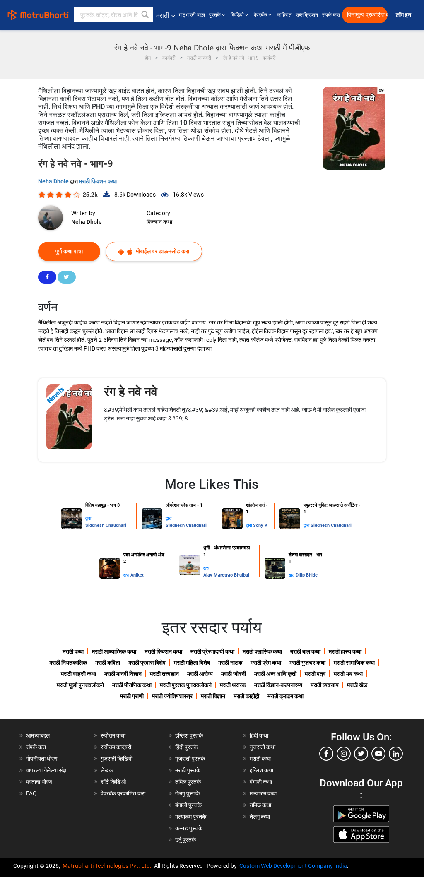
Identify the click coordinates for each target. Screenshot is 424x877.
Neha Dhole (54, 181)
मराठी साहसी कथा (78, 673)
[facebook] (326, 754)
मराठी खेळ (357, 685)
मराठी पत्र (315, 673)
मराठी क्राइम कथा (285, 696)
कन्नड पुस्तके (188, 828)
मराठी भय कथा (348, 673)
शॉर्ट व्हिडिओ (113, 781)
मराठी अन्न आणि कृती (275, 673)
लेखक (107, 770)
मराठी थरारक (233, 685)
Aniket (137, 575)
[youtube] (378, 754)
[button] (145, 14)
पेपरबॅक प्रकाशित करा (123, 793)
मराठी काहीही (246, 696)
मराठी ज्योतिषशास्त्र (172, 696)
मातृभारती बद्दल (192, 15)
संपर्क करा (331, 15)
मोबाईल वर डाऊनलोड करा (162, 251)
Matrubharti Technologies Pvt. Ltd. (108, 866)
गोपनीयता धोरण (42, 758)
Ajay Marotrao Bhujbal (226, 575)
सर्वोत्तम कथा (113, 735)
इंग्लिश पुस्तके (189, 735)
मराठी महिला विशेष (192, 662)
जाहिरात (284, 15)
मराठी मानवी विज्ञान (123, 673)
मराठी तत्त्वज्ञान (164, 673)
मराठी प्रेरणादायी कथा (212, 651)
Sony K (260, 525)
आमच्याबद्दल (38, 735)
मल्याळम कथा (263, 793)
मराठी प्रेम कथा (266, 662)
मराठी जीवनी (233, 673)
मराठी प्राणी (132, 696)
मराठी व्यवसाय (325, 685)
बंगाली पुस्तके (188, 805)
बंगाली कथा (261, 781)
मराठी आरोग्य (200, 673)
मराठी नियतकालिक (68, 662)
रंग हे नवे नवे (130, 391)
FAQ (31, 793)
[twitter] (361, 754)
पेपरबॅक (261, 15)
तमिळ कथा (260, 805)
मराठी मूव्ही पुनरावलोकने (80, 685)
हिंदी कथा (259, 735)
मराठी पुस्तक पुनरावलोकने (186, 685)
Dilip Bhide (307, 575)
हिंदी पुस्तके (186, 747)
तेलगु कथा (260, 816)
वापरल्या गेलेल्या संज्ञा (46, 770)
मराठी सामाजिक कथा (354, 662)
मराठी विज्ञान (213, 696)
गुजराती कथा (262, 747)
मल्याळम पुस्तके (190, 816)
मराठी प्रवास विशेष (147, 662)
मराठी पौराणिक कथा (132, 685)
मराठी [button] (162, 15)
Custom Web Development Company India (293, 866)
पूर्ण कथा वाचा (69, 251)
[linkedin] (396, 754)
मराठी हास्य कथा (345, 651)
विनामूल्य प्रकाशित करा (367, 14)
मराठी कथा (73, 651)
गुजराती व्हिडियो (116, 758)
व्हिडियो (238, 15)
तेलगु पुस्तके (187, 793)
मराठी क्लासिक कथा (262, 651)
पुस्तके (215, 15)
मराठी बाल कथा (305, 651)
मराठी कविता (107, 662)
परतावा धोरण (39, 781)
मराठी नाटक (230, 662)
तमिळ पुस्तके (188, 781)
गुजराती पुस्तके (190, 758)
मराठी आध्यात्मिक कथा (114, 651)
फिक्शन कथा (159, 222)
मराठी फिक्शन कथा (98, 181)
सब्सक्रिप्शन (307, 15)
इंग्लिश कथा (261, 770)
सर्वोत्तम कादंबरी (116, 747)
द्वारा (88, 518)
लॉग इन (405, 15)
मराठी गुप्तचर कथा (307, 662)
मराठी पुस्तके (187, 770)
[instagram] (344, 754)
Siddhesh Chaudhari (105, 525)
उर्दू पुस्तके (185, 839)
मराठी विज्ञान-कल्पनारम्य (278, 685)
